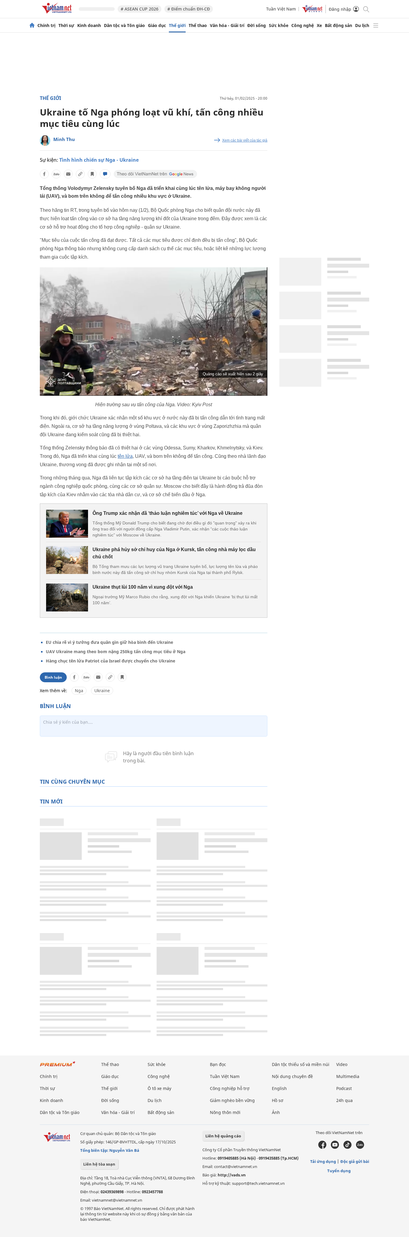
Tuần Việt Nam (281, 9)
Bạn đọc (218, 1064)
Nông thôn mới (225, 1112)
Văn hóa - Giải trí (227, 25)
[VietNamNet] (32, 25)
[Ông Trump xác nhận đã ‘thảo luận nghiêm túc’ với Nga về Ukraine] (67, 524)
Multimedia (347, 1076)
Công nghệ (302, 25)
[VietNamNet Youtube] (335, 1147)
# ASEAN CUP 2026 (139, 9)
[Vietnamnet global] (312, 11)
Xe (319, 25)
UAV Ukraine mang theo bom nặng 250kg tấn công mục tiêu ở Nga (115, 651)
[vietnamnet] (58, 14)
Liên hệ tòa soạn (99, 1164)
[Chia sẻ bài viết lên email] (68, 174)
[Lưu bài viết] (92, 174)
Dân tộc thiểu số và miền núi (300, 1064)
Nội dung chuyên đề (292, 1076)
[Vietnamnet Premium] (58, 1067)
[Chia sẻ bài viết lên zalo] (56, 174)
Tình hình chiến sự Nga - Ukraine (99, 160)
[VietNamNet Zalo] (360, 1147)
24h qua (344, 1100)
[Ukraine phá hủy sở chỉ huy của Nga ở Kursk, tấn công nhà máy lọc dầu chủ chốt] (67, 560)
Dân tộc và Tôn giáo (124, 25)
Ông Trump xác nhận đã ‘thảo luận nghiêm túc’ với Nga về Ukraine (168, 513)
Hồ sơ (277, 1100)
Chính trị (46, 25)
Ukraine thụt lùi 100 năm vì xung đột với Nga (143, 587)
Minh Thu (64, 139)
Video (341, 1064)
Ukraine (102, 690)
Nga (79, 690)
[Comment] (105, 174)
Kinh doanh (89, 25)
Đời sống (256, 25)
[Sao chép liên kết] (80, 174)
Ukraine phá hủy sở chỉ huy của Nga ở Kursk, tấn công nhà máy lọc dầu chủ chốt (174, 553)
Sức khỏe (278, 25)
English (279, 1088)
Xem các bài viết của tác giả (244, 140)
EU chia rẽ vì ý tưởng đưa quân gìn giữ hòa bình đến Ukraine (109, 642)
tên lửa (125, 456)
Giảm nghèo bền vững (232, 1100)
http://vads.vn (232, 1175)
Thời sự (66, 25)
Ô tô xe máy (159, 1088)
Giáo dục (157, 25)
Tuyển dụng (339, 1170)
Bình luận (53, 677)
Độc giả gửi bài (354, 1161)
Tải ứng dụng (323, 1161)
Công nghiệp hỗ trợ (229, 1088)
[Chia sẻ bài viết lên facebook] (44, 174)
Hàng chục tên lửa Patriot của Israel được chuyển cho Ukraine (110, 661)
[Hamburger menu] (375, 25)
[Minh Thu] (45, 140)
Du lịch (362, 25)
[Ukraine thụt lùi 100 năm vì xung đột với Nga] (67, 597)
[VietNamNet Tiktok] (347, 1147)
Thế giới (177, 25)
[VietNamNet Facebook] (322, 1147)
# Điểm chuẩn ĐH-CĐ (188, 9)
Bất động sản (338, 25)
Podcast (344, 1088)
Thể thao (198, 25)
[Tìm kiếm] (365, 8)
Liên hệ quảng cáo (223, 1136)
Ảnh (276, 1112)
